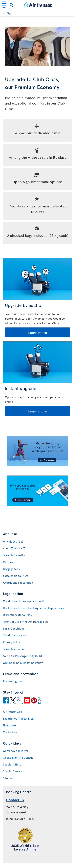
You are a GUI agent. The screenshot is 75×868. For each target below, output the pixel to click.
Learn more (26, 332)
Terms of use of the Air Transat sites (25, 622)
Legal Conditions (13, 628)
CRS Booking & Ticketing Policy (23, 663)
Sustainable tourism (15, 576)
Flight (9, 13)
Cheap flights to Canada (18, 757)
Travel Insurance (13, 649)
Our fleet (8, 562)
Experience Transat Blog (18, 718)
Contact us (10, 732)
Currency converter (15, 751)
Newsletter (10, 725)
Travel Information (14, 555)
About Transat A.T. (14, 548)
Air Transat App (12, 712)
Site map (8, 778)
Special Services (13, 771)
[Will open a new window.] (6, 701)
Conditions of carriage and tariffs (24, 601)
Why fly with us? (13, 541)
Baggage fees (11, 569)
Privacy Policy (11, 642)
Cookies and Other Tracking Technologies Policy (33, 608)
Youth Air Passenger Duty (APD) (22, 656)
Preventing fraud (13, 681)
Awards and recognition (18, 582)
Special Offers (12, 764)
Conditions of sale (14, 635)
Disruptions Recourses (17, 615)
